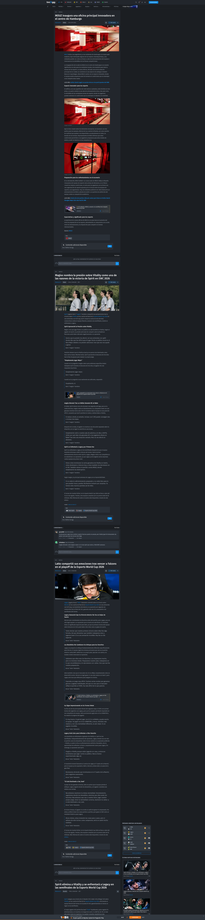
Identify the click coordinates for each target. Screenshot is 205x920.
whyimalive (58, 22)
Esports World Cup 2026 (100, 316)
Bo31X (122, 917)
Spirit (66, 314)
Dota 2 (84, 2)
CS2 (61, 2)
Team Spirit (71, 510)
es (145, 2)
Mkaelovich (58, 282)
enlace (66, 837)
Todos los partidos (136, 853)
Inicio (54, 6)
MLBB (98, 2)
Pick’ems (116, 6)
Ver (110, 246)
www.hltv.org (71, 504)
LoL (91, 2)
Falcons (66, 605)
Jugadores (78, 6)
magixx (78, 314)
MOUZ (66, 54)
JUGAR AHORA (135, 917)
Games (106, 2)
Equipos (87, 6)
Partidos (61, 6)
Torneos (69, 6)
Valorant (69, 2)
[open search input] (136, 2)
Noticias (96, 6)
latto (79, 602)
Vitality (75, 316)
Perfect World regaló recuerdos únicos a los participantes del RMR (90, 82)
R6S (77, 2)
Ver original (79, 538)
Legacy (66, 602)
